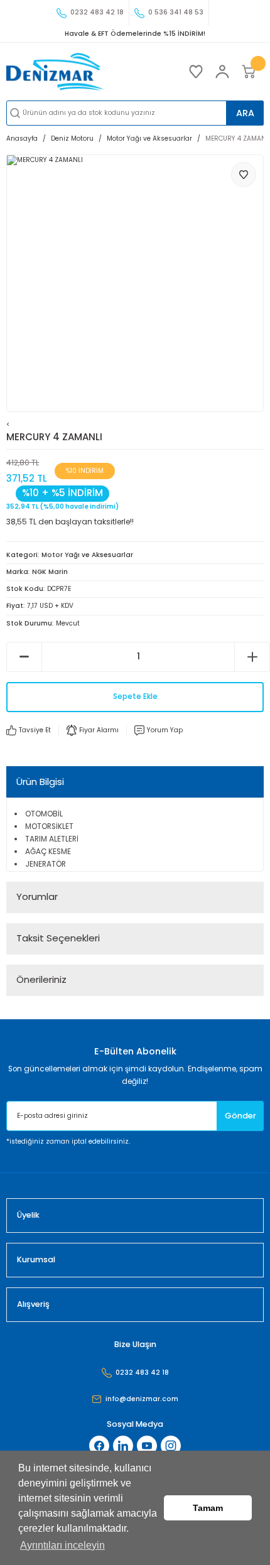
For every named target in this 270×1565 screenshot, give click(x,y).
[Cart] (248, 71)
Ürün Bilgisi (40, 781)
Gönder (240, 1115)
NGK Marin (50, 572)
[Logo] (55, 71)
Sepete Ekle (135, 696)
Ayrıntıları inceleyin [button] (62, 1545)
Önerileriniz (41, 979)
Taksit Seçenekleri (58, 938)
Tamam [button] (208, 1508)
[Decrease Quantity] (24, 656)
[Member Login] (222, 71)
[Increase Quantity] (252, 656)
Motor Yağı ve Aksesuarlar (87, 555)
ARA (245, 113)
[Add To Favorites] (243, 174)
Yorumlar (37, 896)
